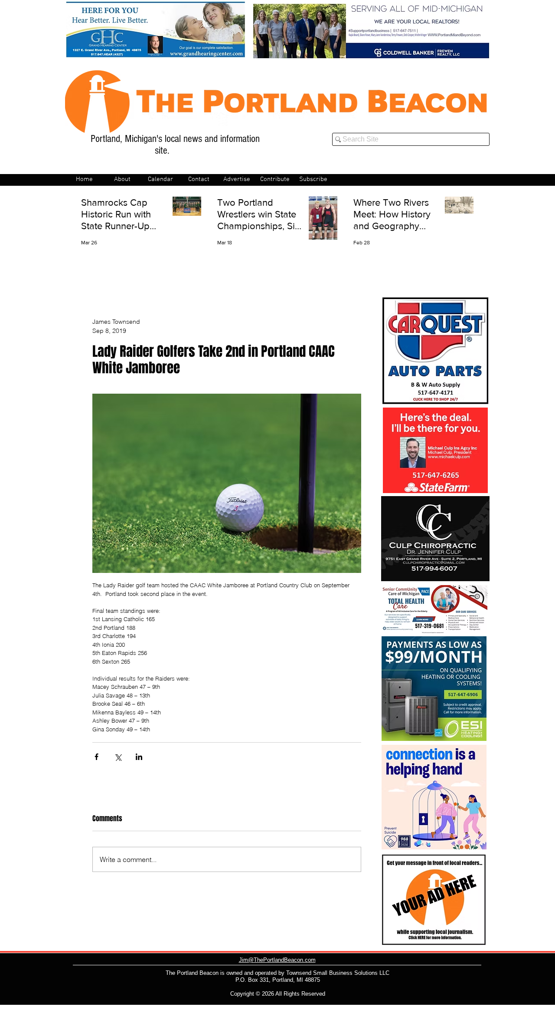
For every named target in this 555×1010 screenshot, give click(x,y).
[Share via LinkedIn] (139, 757)
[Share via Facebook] (96, 757)
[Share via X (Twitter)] (118, 757)
